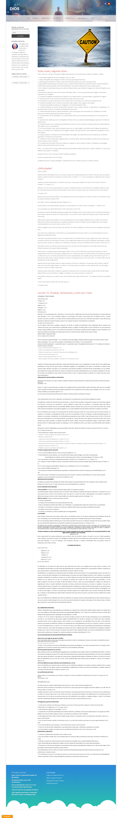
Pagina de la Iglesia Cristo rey (54, 775)
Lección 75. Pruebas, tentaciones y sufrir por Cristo (65, 292)
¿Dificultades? (45, 168)
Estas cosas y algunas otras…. (53, 71)
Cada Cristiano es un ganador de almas (25, 790)
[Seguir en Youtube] (109, 3)
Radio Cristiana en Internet (54, 778)
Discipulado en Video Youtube (55, 781)
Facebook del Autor (52, 783)
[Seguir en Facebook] (105, 3)
